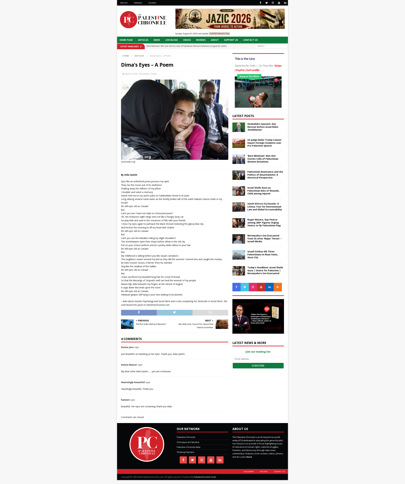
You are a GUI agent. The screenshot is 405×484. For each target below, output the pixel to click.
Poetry (153, 73)
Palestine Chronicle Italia (188, 447)
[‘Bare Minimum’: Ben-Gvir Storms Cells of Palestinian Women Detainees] (238, 159)
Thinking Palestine (185, 452)
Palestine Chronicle (186, 437)
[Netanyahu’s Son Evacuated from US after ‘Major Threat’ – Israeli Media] (238, 239)
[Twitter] (266, 3)
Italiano (152, 3)
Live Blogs (171, 39)
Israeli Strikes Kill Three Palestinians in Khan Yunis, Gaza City (262, 254)
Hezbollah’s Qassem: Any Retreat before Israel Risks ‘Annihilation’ (262, 126)
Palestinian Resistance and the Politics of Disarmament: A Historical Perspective (265, 174)
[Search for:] (271, 45)
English (124, 3)
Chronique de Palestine (188, 442)
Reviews (201, 39)
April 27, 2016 (131, 73)
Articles (143, 39)
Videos (187, 39)
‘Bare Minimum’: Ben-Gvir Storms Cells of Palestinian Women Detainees (262, 158)
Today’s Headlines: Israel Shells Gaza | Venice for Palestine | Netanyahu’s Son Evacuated (265, 270)
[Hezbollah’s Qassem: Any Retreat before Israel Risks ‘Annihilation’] (238, 127)
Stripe (278, 65)
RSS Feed (264, 471)
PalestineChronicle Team (205, 477)
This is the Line (245, 59)
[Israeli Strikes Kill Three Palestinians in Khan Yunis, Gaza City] (238, 255)
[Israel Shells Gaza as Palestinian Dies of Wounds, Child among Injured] (238, 191)
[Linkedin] (285, 3)
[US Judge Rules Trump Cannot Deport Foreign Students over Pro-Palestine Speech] (238, 143)
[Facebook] (260, 3)
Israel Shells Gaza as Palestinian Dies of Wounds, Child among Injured (263, 190)
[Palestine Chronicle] (146, 460)
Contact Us (250, 39)
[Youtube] (279, 3)
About (215, 39)
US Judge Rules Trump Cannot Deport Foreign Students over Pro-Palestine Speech (264, 142)
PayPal (240, 70)
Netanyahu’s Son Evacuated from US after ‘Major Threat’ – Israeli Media (264, 238)
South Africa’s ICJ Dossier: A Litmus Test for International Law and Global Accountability (264, 206)
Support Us (231, 39)
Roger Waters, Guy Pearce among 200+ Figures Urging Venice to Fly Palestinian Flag (264, 222)
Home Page (126, 39)
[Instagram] (273, 3)
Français (138, 3)
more (249, 456)
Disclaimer (249, 471)
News (157, 39)
